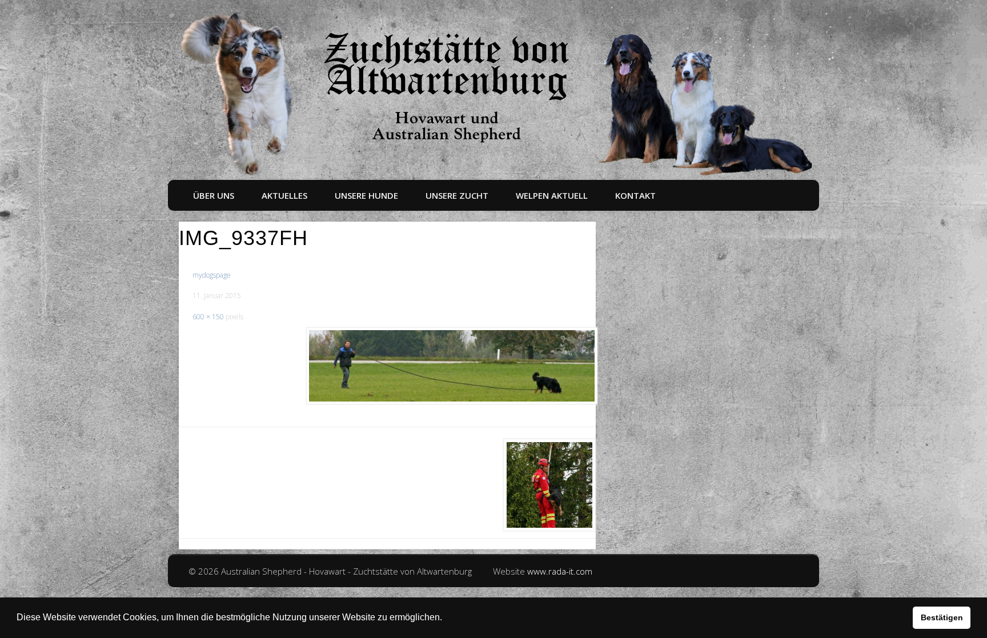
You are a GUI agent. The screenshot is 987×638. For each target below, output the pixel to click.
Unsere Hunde (366, 195)
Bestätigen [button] (942, 617)
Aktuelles (284, 195)
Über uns (213, 195)
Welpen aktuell (552, 195)
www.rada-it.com (559, 571)
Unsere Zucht (457, 195)
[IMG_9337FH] (451, 365)
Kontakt (635, 195)
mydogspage (211, 275)
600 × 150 (208, 317)
